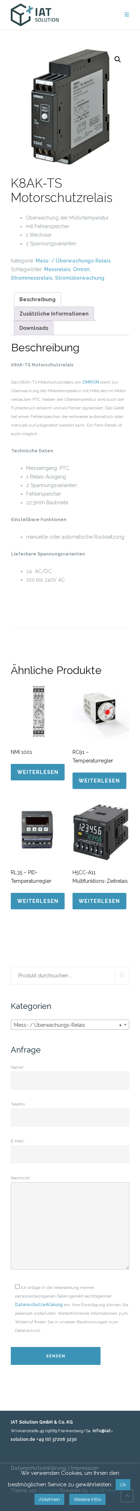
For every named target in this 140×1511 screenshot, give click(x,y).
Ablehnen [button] (49, 1499)
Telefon (18, 1104)
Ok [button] (123, 1484)
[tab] (37, 299)
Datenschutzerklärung (39, 1304)
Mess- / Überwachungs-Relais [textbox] (68, 1025)
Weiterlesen (38, 772)
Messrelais (57, 269)
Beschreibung (37, 299)
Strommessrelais (31, 278)
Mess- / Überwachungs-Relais (73, 261)
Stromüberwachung (79, 278)
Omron (81, 269)
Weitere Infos (87, 1499)
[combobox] (70, 1025)
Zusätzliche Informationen (54, 314)
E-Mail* (18, 1141)
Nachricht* (21, 1177)
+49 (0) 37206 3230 (56, 1439)
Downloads (33, 328)
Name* (17, 1067)
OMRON (90, 382)
